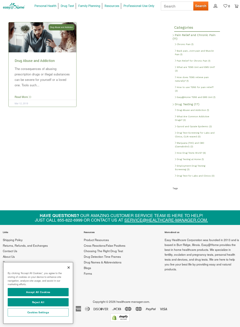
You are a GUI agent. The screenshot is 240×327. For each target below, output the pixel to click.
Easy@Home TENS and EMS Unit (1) (195, 97)
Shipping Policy (13, 240)
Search (200, 5)
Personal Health (45, 6)
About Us (9, 256)
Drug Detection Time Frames (102, 256)
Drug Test (67, 6)
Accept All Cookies (38, 292)
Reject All (38, 302)
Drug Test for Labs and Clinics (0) (195, 175)
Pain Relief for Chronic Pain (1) (193, 60)
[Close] (68, 267)
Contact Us (10, 251)
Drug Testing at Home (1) (190, 159)
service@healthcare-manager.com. (166, 220)
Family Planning (89, 6)
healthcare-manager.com (132, 301)
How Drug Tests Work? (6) (191, 153)
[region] (38, 293)
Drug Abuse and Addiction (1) (192, 110)
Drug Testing (186, 104)
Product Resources (96, 240)
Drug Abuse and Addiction (35, 60)
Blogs (87, 268)
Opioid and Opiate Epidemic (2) (194, 126)
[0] (234, 6)
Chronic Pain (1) (185, 44)
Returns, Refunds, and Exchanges (25, 245)
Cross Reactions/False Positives (104, 245)
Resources (112, 6)
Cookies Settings (38, 312)
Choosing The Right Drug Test (103, 251)
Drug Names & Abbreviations (103, 262)
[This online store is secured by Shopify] (120, 320)
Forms (88, 273)
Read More (22, 97)
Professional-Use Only (139, 6)
